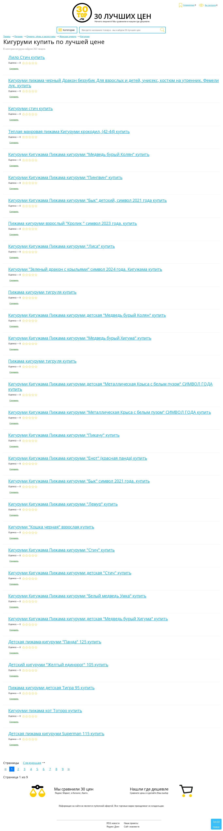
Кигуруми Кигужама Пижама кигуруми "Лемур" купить (63, 504)
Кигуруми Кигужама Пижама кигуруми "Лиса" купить (61, 246)
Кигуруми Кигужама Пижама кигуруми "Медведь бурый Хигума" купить (79, 338)
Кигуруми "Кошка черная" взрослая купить (51, 527)
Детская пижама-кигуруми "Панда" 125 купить (54, 641)
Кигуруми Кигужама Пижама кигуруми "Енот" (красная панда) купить (77, 458)
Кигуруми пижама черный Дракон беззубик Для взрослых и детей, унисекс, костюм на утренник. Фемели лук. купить (113, 82)
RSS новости (113, 823)
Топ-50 (216, 821)
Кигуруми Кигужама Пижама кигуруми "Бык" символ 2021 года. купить (79, 481)
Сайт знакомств (131, 826)
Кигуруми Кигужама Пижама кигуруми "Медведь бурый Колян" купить (78, 154)
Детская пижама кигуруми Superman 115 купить (56, 733)
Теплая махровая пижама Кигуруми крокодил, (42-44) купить (69, 131)
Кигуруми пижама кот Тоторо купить (45, 710)
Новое (216, 826)
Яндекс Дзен (113, 826)
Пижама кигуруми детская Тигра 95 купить (51, 687)
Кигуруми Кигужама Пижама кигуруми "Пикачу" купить (63, 435)
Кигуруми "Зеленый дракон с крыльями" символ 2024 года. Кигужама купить (85, 269)
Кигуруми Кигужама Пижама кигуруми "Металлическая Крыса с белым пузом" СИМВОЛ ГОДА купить (109, 412)
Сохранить (13, 69)
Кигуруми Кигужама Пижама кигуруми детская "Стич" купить (69, 572)
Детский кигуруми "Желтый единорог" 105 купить (58, 664)
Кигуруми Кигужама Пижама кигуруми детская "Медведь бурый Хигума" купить (88, 618)
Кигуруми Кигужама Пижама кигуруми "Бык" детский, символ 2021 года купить (87, 200)
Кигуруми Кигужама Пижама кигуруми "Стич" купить (61, 550)
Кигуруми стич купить (30, 108)
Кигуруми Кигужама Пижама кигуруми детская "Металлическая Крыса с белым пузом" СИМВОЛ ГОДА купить (110, 386)
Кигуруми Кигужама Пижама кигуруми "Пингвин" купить (65, 177)
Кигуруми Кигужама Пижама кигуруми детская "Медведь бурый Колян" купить (87, 315)
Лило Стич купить (26, 57)
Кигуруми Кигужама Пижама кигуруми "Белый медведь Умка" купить (77, 595)
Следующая (32, 763)
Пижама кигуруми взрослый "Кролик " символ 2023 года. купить (72, 223)
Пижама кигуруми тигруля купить (42, 292)
